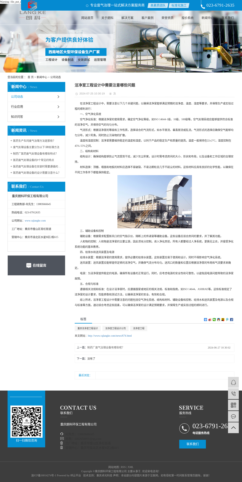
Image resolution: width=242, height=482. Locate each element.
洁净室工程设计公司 (115, 328)
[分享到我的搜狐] (223, 319)
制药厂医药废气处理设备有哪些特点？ (35, 153)
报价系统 (188, 17)
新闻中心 (208, 17)
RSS (123, 467)
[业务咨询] (233, 382)
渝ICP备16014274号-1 (43, 475)
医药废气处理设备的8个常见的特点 (33, 160)
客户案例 (147, 17)
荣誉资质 (167, 17)
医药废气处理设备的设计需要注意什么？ (37, 172)
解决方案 (127, 17)
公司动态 (55, 77)
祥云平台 (75, 475)
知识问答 (17, 116)
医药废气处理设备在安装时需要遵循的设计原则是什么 (37, 166)
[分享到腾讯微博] (227, 319)
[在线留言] (233, 416)
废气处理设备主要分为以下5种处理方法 (36, 147)
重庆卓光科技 (104, 475)
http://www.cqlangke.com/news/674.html (110, 335)
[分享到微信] (214, 319)
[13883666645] (233, 393)
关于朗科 (107, 17)
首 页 (31, 77)
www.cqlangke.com (35, 220)
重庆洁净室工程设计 (88, 328)
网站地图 (113, 467)
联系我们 (228, 17)
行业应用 (17, 106)
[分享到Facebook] (231, 319)
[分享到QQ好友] (218, 319)
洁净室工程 (138, 328)
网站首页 (87, 17)
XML (131, 467)
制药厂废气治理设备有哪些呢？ (105, 347)
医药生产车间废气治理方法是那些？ (34, 140)
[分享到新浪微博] (210, 319)
